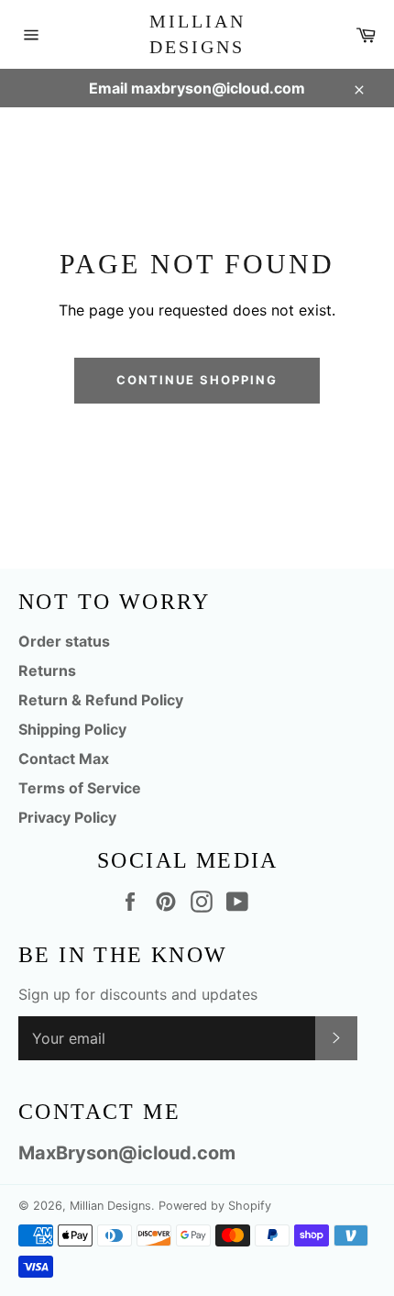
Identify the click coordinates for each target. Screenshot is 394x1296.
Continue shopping (196, 379)
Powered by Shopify (215, 1206)
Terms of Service (79, 788)
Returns (47, 670)
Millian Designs (197, 34)
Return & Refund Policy (100, 700)
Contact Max (63, 758)
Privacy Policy (67, 817)
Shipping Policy (72, 729)
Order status (64, 641)
